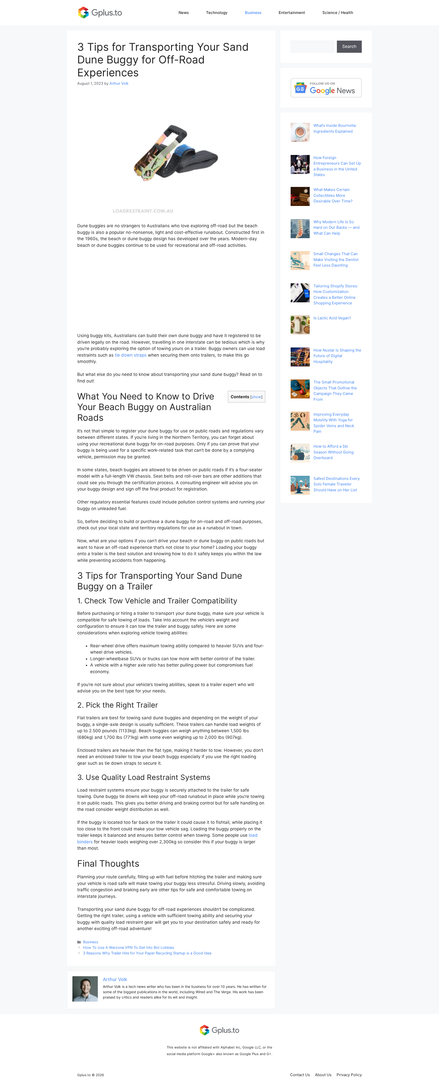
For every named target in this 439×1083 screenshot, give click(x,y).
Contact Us (300, 1074)
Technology (217, 12)
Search (349, 46)
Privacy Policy (349, 1074)
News (184, 12)
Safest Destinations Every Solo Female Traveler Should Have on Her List (336, 484)
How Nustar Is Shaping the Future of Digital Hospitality (337, 356)
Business (253, 12)
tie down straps (131, 355)
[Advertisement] (171, 290)
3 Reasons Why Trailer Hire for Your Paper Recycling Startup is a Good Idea (147, 953)
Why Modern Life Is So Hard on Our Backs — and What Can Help (336, 227)
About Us (323, 1074)
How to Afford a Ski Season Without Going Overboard (333, 452)
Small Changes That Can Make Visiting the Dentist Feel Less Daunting (335, 259)
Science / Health (337, 12)
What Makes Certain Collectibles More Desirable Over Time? (333, 195)
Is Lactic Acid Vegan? (332, 318)
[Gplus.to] (100, 12)
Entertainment (292, 12)
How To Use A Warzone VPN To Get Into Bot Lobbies (128, 947)
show (256, 397)
